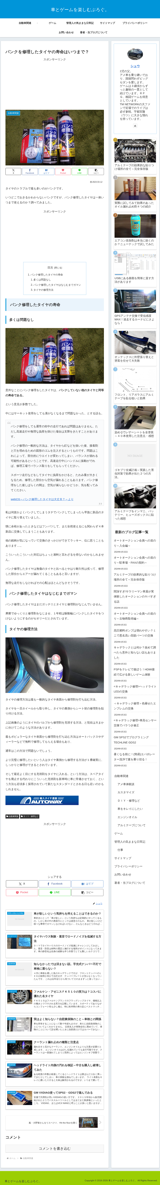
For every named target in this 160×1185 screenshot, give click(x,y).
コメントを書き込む (55, 1149)
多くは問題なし (42, 279)
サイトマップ (122, 858)
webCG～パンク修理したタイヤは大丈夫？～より (42, 499)
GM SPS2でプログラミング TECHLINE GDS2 (131, 740)
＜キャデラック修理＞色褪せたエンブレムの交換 (135, 706)
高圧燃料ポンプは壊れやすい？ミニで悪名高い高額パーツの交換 (135, 633)
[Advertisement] (54, 84)
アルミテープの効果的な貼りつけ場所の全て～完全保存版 (135, 577)
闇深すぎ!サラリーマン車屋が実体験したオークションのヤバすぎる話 (135, 596)
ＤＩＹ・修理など (30, 816)
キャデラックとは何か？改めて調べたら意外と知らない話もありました (135, 652)
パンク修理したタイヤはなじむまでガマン (57, 284)
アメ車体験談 (126, 784)
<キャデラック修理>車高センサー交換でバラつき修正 (135, 723)
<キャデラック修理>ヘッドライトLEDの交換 (135, 689)
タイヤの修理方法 (43, 289)
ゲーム (118, 833)
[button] (96, 171)
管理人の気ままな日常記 (129, 841)
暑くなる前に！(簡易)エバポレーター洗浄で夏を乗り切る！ (134, 757)
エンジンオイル (127, 817)
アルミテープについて (132, 825)
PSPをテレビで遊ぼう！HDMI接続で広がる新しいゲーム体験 (134, 672)
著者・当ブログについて (129, 882)
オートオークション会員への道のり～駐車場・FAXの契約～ (135, 560)
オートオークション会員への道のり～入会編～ (135, 543)
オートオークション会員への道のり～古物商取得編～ (135, 616)
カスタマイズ (126, 792)
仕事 (120, 849)
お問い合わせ (122, 874)
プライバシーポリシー (128, 866)
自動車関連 (13, 816)
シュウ (135, 66)
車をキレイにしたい (130, 808)
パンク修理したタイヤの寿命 (46, 274)
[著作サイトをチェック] (135, 126)
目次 (50, 267)
